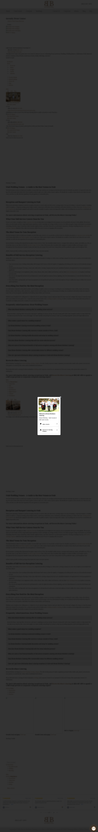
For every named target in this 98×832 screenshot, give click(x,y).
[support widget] (93, 828)
